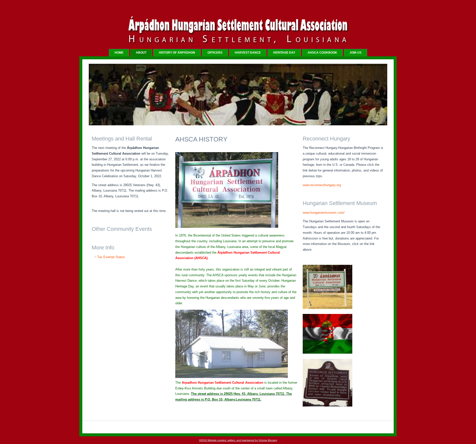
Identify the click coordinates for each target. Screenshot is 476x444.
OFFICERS (215, 52)
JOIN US (355, 52)
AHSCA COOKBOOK (322, 52)
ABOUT (141, 52)
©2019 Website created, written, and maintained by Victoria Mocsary (238, 440)
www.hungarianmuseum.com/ (324, 212)
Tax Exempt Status (111, 257)
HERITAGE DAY (284, 52)
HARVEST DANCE (248, 52)
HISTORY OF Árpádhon (177, 52)
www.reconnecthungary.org (322, 185)
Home (119, 52)
